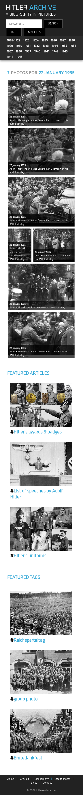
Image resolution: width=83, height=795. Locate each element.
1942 (55, 51)
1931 (28, 46)
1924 (36, 40)
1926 (54, 40)
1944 (10, 57)
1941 (46, 51)
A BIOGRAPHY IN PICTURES (31, 14)
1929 (10, 46)
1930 (19, 46)
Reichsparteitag (27, 640)
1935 (64, 46)
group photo (24, 699)
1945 (20, 57)
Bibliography (42, 779)
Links (34, 783)
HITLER (31, 7)
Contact (47, 783)
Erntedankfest (26, 758)
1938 (19, 51)
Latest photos (62, 779)
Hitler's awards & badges (36, 432)
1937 (10, 51)
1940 (37, 51)
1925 (45, 40)
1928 (72, 40)
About (10, 779)
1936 (73, 46)
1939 (28, 51)
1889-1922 (13, 40)
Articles (24, 779)
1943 (65, 51)
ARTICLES (34, 32)
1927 (63, 40)
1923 (26, 40)
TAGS (13, 32)
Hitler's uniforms (28, 556)
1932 (37, 46)
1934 (55, 46)
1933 (46, 46)
